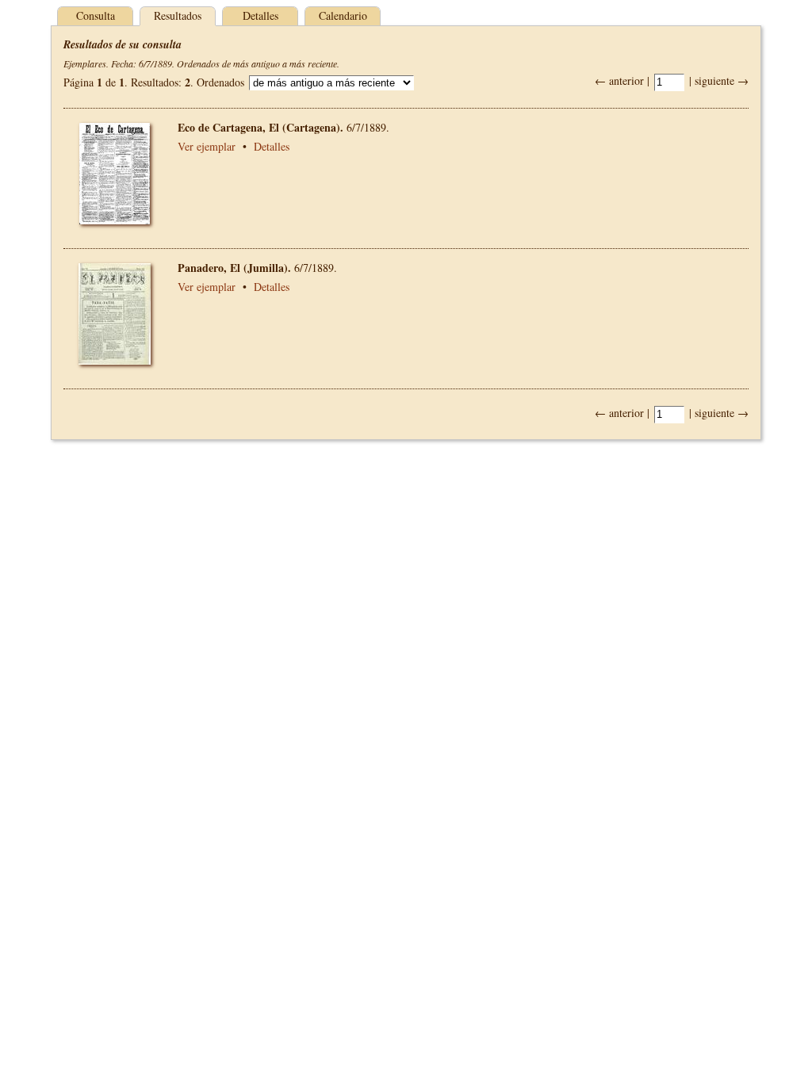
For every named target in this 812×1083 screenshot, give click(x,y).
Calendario (343, 15)
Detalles (260, 15)
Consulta (95, 15)
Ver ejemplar (207, 146)
